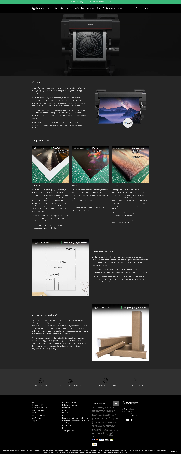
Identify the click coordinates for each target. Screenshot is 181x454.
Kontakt (120, 8)
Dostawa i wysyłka (69, 402)
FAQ (63, 415)
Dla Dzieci (36, 413)
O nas (99, 8)
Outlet (34, 402)
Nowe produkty (38, 405)
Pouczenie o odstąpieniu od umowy (75, 418)
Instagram (131, 420)
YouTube (127, 420)
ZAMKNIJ (175, 452)
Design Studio (109, 8)
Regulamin (66, 408)
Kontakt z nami (67, 425)
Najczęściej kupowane (40, 408)
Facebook (123, 420)
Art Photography (38, 415)
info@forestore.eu (130, 415)
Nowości (75, 8)
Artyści (67, 8)
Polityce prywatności (120, 452)
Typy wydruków (88, 8)
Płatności (65, 413)
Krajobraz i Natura (38, 410)
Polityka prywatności (69, 405)
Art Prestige (36, 418)
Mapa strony (66, 428)
